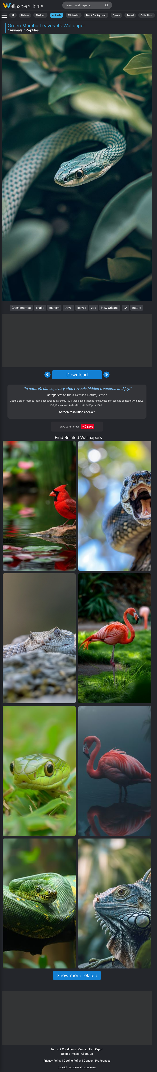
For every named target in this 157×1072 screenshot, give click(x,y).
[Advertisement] (77, 340)
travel (68, 308)
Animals (56, 15)
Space (116, 15)
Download (77, 374)
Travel (130, 15)
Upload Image (70, 1054)
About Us (87, 1054)
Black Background (96, 15)
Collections (147, 15)
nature (136, 308)
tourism (54, 308)
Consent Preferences (97, 1060)
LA (125, 308)
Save (90, 426)
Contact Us (85, 1049)
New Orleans (109, 308)
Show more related (77, 975)
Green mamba (21, 308)
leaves (81, 308)
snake (40, 308)
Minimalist (73, 15)
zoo (93, 308)
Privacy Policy (52, 1060)
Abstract (40, 15)
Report (99, 1049)
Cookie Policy (72, 1060)
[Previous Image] (47, 375)
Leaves (102, 395)
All (12, 15)
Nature (25, 15)
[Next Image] (106, 375)
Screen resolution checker (77, 412)
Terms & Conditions (63, 1049)
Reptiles (32, 30)
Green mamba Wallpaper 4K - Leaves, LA (23, 6)
